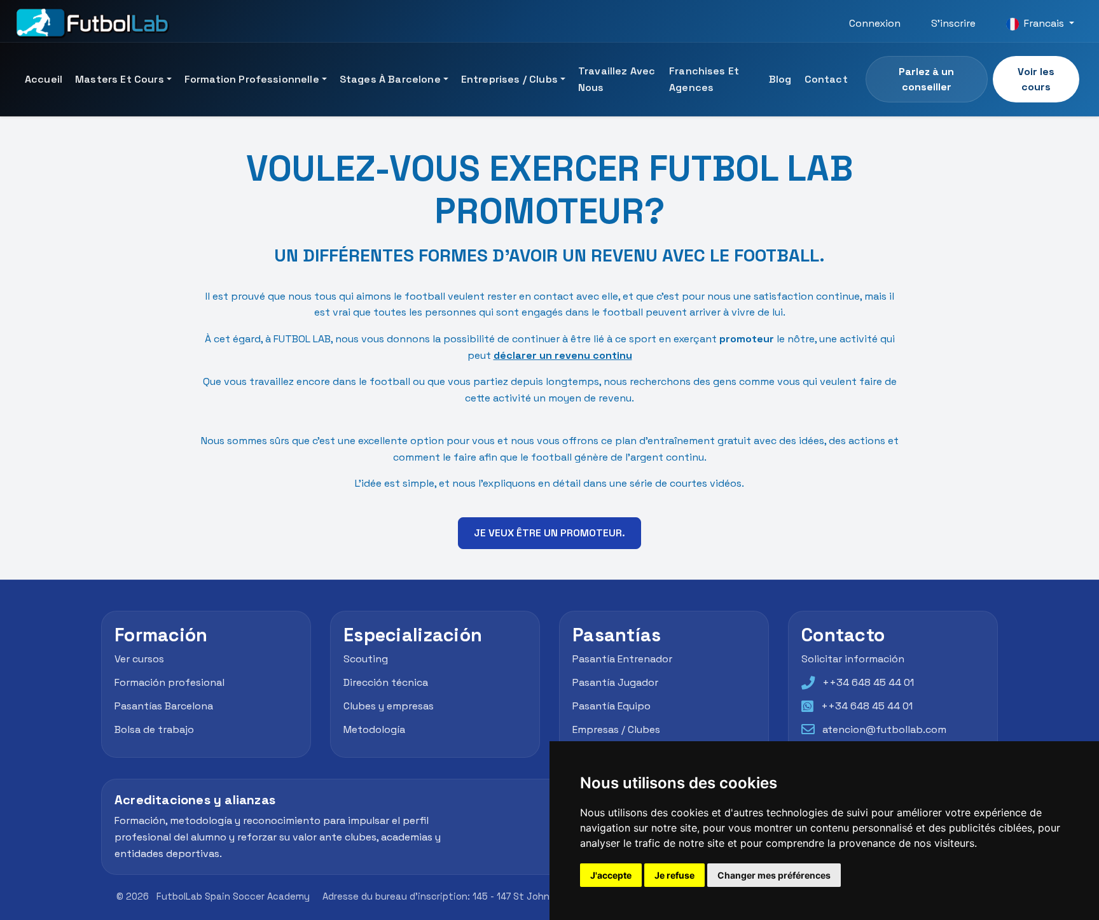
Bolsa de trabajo (154, 729)
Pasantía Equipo (611, 706)
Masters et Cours (119, 79)
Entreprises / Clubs (509, 79)
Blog (780, 79)
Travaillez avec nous (616, 79)
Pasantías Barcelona (163, 706)
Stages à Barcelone (390, 79)
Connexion (875, 23)
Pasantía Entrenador (622, 659)
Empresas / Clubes (616, 729)
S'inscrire (953, 23)
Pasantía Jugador (615, 682)
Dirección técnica (385, 682)
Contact (826, 79)
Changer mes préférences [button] (774, 875)
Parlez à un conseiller (926, 79)
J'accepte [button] (611, 875)
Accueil (43, 79)
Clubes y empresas (388, 706)
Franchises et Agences (704, 79)
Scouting (365, 659)
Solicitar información (852, 659)
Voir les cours (1036, 79)
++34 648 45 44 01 (868, 682)
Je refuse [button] (674, 875)
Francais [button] (1044, 23)
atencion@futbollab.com (884, 729)
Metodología (374, 729)
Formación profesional (169, 682)
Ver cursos (139, 659)
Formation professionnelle (251, 79)
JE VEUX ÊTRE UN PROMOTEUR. (549, 533)
